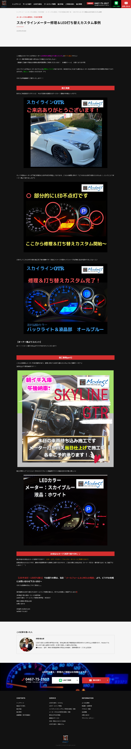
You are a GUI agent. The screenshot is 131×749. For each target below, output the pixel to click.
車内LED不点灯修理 (54, 715)
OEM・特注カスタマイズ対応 (57, 721)
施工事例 (79, 4)
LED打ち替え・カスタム (56, 703)
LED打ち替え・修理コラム (56, 724)
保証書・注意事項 (87, 706)
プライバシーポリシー (88, 718)
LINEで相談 (116, 6)
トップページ (16, 4)
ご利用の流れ (70, 4)
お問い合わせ (126, 6)
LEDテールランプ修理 (55, 706)
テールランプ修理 (50, 4)
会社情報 (84, 712)
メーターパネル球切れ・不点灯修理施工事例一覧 (58, 12)
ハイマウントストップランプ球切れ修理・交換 (62, 709)
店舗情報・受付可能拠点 (23, 715)
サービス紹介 (27, 4)
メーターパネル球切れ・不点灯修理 (34, 12)
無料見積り (97, 680)
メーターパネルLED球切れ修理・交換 (59, 712)
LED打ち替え (38, 4)
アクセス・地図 (86, 709)
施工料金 (60, 4)
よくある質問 (85, 703)
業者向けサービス (54, 718)
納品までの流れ (20, 706)
